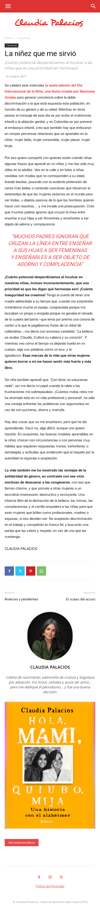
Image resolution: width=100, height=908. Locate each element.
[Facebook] (9, 571)
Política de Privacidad (50, 886)
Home (9, 38)
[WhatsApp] (41, 571)
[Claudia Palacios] (50, 23)
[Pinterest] (30, 571)
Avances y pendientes (21, 599)
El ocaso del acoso (80, 599)
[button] (7, 6)
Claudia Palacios (50, 667)
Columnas (23, 38)
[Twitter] (20, 571)
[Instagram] (50, 877)
